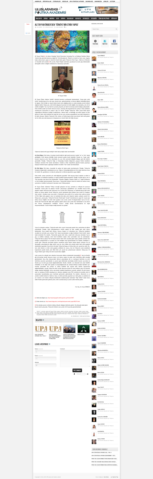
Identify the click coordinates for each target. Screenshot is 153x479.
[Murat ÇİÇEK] (94, 377)
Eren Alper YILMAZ (102, 158)
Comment (62, 349)
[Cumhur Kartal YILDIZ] (94, 259)
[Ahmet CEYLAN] (94, 75)
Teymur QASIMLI (102, 335)
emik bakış (71, 311)
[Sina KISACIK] (94, 97)
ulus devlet (50, 314)
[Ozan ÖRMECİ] (94, 60)
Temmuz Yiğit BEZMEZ (103, 232)
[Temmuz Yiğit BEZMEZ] (94, 237)
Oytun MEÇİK (101, 136)
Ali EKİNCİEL (101, 431)
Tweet (27, 24)
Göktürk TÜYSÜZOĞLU (103, 122)
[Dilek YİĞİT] (94, 105)
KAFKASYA (78, 18)
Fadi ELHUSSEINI (102, 298)
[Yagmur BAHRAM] (94, 399)
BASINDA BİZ (89, 1)
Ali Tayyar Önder (52, 311)
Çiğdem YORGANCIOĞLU (104, 247)
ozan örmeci (64, 312)
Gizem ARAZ (101, 357)
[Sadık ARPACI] (94, 414)
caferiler (62, 311)
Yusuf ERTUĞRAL (102, 225)
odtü (44, 312)
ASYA (57, 18)
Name (39, 349)
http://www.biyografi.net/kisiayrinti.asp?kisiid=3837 (61, 297)
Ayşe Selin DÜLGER (103, 210)
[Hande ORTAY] (94, 178)
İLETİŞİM (112, 1)
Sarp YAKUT (101, 387)
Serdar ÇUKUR (101, 291)
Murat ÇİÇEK (101, 372)
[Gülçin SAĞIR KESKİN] (94, 370)
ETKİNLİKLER (56, 1)
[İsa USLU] (94, 318)
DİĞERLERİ (114, 18)
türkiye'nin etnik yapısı (62, 313)
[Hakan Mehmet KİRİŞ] (94, 112)
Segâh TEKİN (101, 151)
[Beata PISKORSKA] (94, 149)
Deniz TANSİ (101, 63)
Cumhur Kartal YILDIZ (103, 254)
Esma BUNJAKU (102, 217)
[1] (44, 56)
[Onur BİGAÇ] (94, 281)
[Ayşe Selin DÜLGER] (94, 215)
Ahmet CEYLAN (102, 70)
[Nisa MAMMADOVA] (94, 274)
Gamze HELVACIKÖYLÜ (104, 188)
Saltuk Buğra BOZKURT (104, 380)
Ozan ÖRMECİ (101, 55)
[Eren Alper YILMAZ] (94, 164)
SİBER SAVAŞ (80, 334)
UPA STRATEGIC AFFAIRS (77, 1)
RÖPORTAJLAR (47, 1)
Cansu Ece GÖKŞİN (102, 416)
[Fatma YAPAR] (94, 444)
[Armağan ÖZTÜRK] (94, 119)
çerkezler (66, 311)
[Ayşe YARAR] (94, 200)
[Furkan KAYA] (94, 289)
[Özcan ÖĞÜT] (94, 311)
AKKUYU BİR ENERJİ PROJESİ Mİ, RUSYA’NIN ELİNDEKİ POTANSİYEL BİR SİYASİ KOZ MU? (69, 336)
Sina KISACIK (101, 92)
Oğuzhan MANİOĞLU (103, 350)
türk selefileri (74, 312)
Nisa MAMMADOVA (102, 269)
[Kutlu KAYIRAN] (94, 333)
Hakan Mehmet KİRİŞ (103, 107)
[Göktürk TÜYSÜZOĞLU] (94, 127)
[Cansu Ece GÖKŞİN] (94, 421)
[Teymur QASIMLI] (94, 340)
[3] (80, 255)
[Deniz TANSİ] (94, 68)
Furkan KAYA (101, 284)
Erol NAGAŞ (101, 402)
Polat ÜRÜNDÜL (102, 181)
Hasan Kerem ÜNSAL (103, 85)
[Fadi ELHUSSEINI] (94, 304)
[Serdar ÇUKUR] (94, 296)
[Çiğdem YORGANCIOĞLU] (94, 252)
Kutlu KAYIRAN (101, 328)
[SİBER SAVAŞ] (83, 333)
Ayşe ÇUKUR (101, 424)
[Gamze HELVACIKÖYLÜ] (94, 193)
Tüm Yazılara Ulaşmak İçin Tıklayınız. (106, 57)
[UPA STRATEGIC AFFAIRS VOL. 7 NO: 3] (41, 333)
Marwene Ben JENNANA (104, 262)
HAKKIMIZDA (98, 1)
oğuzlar (47, 312)
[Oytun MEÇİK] (94, 141)
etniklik (80, 311)
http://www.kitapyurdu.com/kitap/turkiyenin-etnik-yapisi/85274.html (63, 301)
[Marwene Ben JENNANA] (94, 267)
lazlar (38, 312)
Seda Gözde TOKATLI (103, 166)
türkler (42, 314)
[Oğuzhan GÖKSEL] (94, 82)
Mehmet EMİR (101, 203)
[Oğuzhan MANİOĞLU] (94, 355)
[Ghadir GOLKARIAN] (94, 134)
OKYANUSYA (86, 18)
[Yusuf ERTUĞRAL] (94, 230)
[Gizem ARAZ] (94, 362)
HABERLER (38, 1)
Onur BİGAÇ (101, 276)
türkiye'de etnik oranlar (52, 313)
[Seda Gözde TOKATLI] (94, 171)
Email (39, 355)
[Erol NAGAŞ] (94, 407)
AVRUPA (63, 18)
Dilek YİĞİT (100, 100)
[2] (49, 62)
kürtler (87, 311)
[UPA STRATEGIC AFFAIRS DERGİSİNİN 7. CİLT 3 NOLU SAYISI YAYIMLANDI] (55, 333)
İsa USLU (100, 313)
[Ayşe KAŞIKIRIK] (94, 348)
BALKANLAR (70, 18)
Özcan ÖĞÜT (101, 306)
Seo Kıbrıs (106, 477)
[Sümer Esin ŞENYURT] (94, 245)
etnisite (83, 311)
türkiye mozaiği (43, 313)
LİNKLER (105, 1)
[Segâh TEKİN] (94, 156)
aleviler (47, 311)
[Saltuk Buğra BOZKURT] (94, 385)
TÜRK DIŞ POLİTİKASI (104, 18)
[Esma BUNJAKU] (94, 222)
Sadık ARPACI (101, 409)
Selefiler (69, 312)
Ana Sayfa (39, 18)
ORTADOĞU (94, 18)
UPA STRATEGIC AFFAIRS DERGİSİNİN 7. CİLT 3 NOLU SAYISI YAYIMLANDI (55, 336)
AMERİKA (51, 18)
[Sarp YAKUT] (94, 392)
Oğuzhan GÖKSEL (102, 77)
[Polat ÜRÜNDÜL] (94, 186)
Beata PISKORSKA (102, 144)
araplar (58, 311)
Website (37, 362)
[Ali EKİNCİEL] (94, 436)
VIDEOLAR (65, 1)
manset (41, 312)
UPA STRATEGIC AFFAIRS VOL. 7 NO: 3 (40, 335)
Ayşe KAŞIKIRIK (102, 343)
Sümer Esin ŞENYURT (103, 240)
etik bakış (76, 311)
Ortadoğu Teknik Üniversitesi (55, 312)
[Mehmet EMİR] (94, 208)
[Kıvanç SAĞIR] (94, 326)
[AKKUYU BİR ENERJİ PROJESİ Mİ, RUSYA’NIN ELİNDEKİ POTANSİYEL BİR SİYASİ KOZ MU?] (69, 333)
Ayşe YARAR (101, 195)
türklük (46, 314)
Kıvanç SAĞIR (101, 321)
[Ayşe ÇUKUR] (94, 429)
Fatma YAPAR (101, 438)
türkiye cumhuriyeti (82, 312)
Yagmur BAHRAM (102, 394)
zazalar (54, 314)
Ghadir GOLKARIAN (103, 129)
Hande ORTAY (101, 173)
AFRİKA (46, 18)
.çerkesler (43, 311)
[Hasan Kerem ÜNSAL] (94, 90)
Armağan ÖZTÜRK (102, 114)
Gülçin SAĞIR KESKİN (103, 365)
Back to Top (115, 477)
